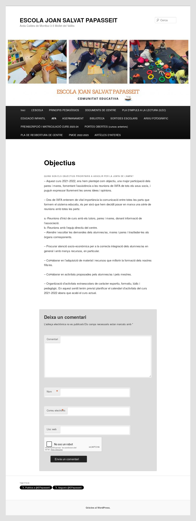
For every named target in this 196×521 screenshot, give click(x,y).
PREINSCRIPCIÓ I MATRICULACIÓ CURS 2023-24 (49, 126)
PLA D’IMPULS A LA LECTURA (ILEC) (144, 110)
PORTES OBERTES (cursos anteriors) (106, 126)
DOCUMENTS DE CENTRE (100, 110)
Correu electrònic (56, 410)
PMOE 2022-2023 (79, 135)
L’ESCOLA (37, 110)
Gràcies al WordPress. (98, 507)
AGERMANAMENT (73, 118)
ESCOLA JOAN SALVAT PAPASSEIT (68, 20)
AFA (53, 118)
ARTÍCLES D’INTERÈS (108, 135)
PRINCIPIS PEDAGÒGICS (64, 110)
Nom (52, 391)
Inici (23, 110)
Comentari (52, 339)
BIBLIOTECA (97, 118)
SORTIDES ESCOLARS (124, 118)
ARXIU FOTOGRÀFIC (156, 118)
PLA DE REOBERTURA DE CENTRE (42, 135)
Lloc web (51, 429)
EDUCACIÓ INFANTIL (33, 118)
